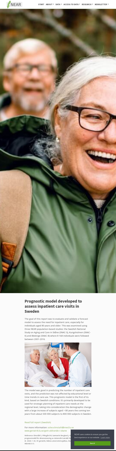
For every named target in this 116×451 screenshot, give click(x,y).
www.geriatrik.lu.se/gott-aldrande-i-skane (46, 430)
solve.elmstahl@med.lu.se (61, 427)
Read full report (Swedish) (38, 422)
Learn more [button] (105, 437)
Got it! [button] (92, 443)
